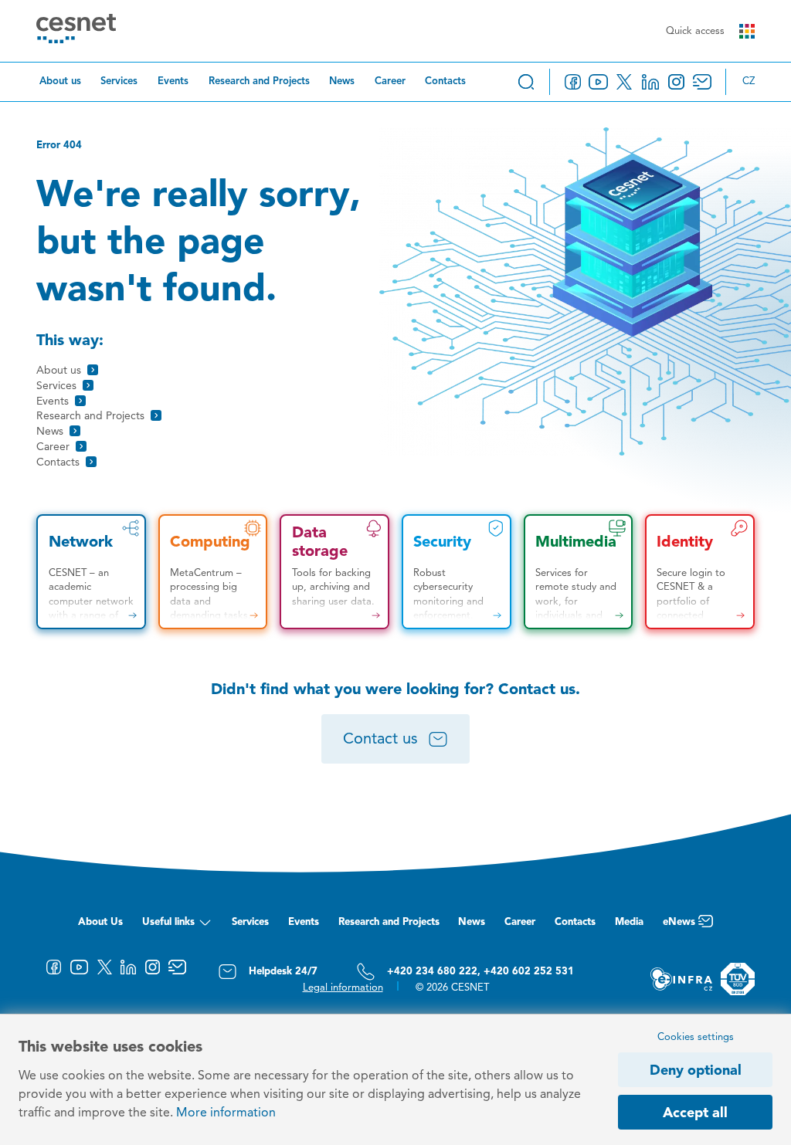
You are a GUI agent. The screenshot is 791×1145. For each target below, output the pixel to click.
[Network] (91, 572)
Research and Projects (259, 81)
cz (748, 81)
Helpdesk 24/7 (283, 972)
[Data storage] (334, 572)
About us (60, 81)
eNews (679, 922)
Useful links (168, 922)
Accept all (695, 1113)
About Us (100, 922)
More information (226, 1113)
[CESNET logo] (76, 31)
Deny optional (696, 1071)
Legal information (343, 988)
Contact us (380, 739)
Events (173, 81)
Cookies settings (695, 1037)
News (342, 81)
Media (629, 922)
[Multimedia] (578, 572)
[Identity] (700, 572)
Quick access (695, 31)
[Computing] (213, 572)
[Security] (456, 572)
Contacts (445, 81)
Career (390, 81)
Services (118, 81)
